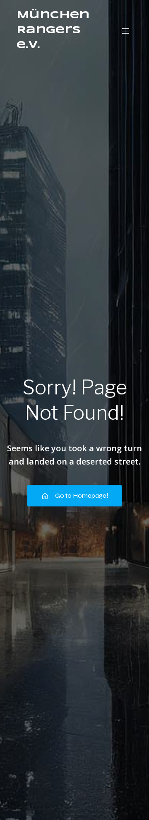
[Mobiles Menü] (125, 31)
